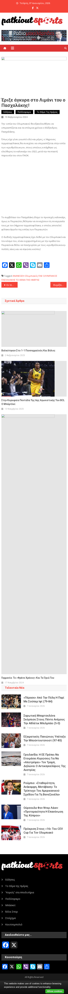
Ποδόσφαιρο (24, 112)
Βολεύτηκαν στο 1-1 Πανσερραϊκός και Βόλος (28, 350)
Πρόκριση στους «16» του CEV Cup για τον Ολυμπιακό (43, 830)
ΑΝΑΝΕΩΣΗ (18, 275)
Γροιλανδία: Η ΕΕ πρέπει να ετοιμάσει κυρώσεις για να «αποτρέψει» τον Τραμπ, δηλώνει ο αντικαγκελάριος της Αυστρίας (45, 762)
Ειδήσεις (7, 112)
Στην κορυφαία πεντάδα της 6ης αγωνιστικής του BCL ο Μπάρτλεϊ (33, 402)
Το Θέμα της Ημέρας (47, 112)
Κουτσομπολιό (13, 924)
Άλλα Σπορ (11, 911)
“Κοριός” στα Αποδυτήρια (19, 892)
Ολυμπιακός (31, 275)
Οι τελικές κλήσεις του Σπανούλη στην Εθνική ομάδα (12, 285)
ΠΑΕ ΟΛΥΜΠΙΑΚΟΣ (47, 275)
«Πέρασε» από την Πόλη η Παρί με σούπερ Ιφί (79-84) (44, 699)
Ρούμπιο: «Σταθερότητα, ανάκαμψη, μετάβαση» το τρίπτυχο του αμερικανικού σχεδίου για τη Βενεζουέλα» (42, 788)
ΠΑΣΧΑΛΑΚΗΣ (8, 279)
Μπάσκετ (10, 905)
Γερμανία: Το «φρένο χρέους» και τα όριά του (27, 677)
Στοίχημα (10, 918)
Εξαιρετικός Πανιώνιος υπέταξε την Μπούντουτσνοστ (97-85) (45, 738)
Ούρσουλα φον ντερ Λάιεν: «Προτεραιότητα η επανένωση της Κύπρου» (43, 811)
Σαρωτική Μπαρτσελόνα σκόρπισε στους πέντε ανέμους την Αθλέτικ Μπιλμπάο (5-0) (44, 719)
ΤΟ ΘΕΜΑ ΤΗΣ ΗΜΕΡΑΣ (27, 279)
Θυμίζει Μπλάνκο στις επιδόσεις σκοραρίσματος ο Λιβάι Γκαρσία (60, 285)
